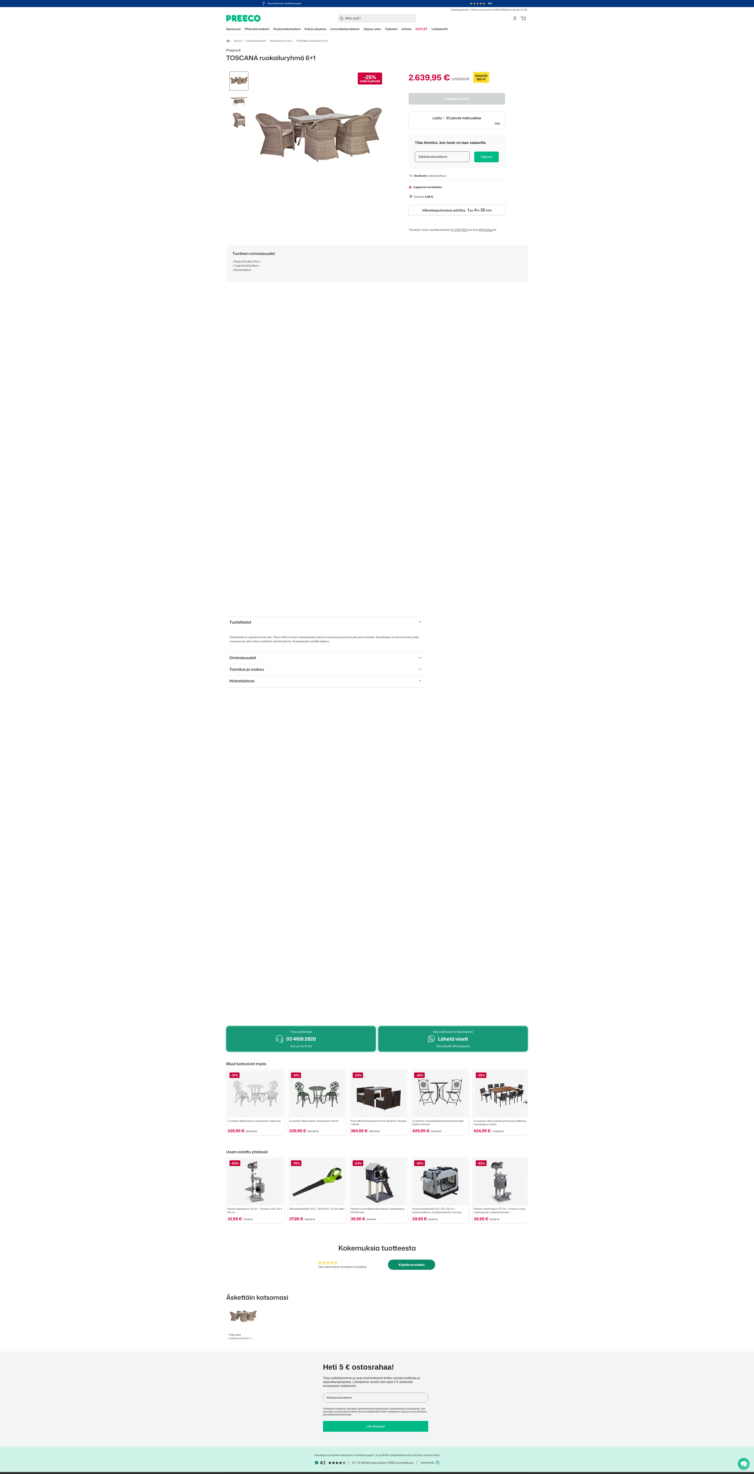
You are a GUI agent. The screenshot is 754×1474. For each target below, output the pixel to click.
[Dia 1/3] (239, 81)
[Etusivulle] (243, 18)
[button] (744, 1464)
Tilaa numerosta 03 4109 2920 (489, 9)
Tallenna (486, 157)
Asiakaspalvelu (460, 9)
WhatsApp (486, 230)
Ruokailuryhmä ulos (281, 40)
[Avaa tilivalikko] (515, 18)
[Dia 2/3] (239, 101)
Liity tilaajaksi (375, 1426)
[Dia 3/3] (239, 120)
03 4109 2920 (459, 230)
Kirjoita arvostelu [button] (412, 1265)
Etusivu (238, 40)
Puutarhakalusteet (255, 40)
